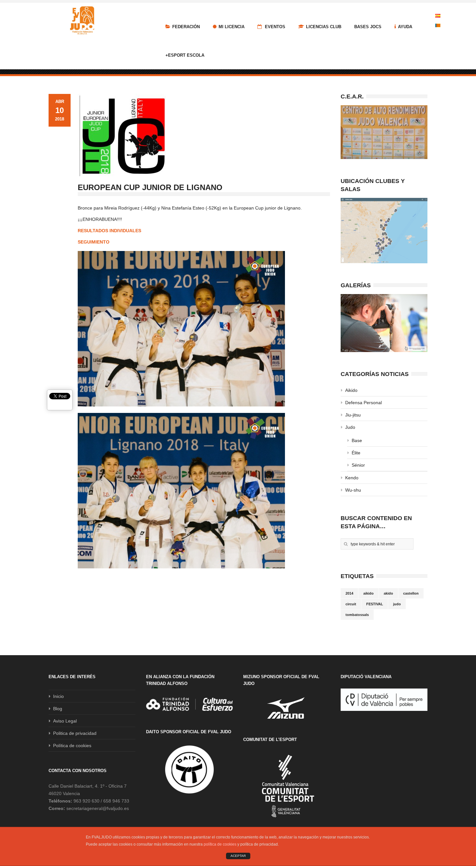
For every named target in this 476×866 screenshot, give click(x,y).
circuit (351, 604)
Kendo (351, 477)
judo (397, 604)
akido (388, 593)
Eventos (274, 26)
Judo (350, 427)
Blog (57, 708)
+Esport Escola (184, 55)
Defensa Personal (363, 402)
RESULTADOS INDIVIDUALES (109, 230)
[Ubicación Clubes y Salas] (384, 230)
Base (357, 440)
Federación (186, 26)
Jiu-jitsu (353, 414)
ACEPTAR (238, 856)
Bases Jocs (367, 26)
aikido (368, 593)
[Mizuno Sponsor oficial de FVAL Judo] (286, 707)
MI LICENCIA (231, 26)
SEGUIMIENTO (93, 242)
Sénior (358, 465)
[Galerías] (384, 323)
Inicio (58, 696)
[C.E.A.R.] (384, 132)
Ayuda (405, 26)
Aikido (351, 390)
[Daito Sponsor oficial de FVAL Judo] (189, 769)
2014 (349, 593)
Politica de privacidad (74, 733)
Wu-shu (353, 490)
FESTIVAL (374, 604)
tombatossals (357, 615)
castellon (411, 593)
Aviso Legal (65, 721)
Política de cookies (72, 745)
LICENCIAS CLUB (323, 26)
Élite (356, 452)
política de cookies (220, 844)
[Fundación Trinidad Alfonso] (189, 704)
